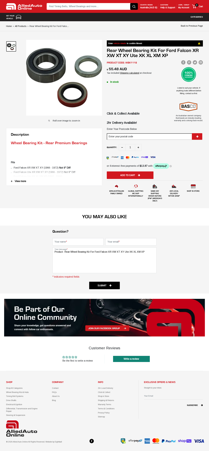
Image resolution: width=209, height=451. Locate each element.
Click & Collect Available (123, 113)
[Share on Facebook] (183, 62)
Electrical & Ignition (14, 404)
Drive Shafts (11, 400)
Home (9, 26)
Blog (54, 400)
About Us (56, 396)
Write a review (131, 359)
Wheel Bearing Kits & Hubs (17, 392)
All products (20, 26)
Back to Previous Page (192, 26)
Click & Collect (104, 392)
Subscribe (192, 405)
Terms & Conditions (106, 409)
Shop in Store (103, 396)
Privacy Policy (104, 413)
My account (183, 7)
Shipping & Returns (106, 400)
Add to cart (127, 175)
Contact (55, 388)
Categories (197, 17)
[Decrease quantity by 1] (122, 147)
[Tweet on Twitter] (195, 62)
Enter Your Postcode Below (122, 129)
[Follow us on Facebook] (92, 441)
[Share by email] (201, 62)
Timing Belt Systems (14, 396)
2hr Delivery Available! (122, 122)
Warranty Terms (104, 404)
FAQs (54, 392)
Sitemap (101, 417)
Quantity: (112, 147)
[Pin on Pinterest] (189, 62)
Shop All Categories (14, 388)
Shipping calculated (129, 73)
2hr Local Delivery (105, 388)
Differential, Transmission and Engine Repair (21, 410)
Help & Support (167, 7)
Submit (102, 285)
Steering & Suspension (15, 415)
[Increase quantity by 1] (138, 147)
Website (48, 442)
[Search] (134, 6)
